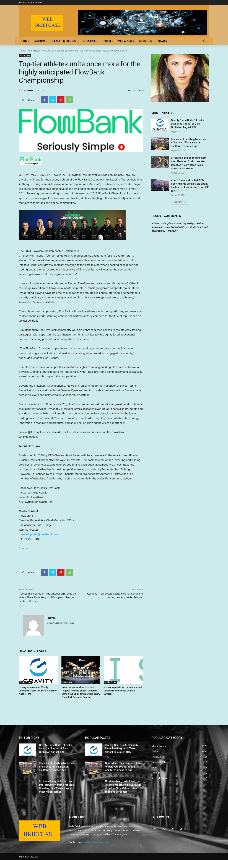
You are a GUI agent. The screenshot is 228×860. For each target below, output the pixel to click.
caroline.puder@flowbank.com (39, 534)
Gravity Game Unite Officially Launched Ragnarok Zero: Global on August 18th (38, 690)
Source (23, 548)
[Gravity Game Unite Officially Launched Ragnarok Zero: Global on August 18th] (38, 670)
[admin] (21, 90)
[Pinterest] (60, 99)
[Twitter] (52, 99)
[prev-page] (21, 706)
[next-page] (27, 706)
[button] (205, 41)
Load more (179, 201)
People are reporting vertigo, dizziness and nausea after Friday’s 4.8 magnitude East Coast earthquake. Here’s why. (179, 227)
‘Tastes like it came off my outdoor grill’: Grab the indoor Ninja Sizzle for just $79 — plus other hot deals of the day (48, 597)
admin (29, 90)
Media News (33, 50)
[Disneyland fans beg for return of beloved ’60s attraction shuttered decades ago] (160, 144)
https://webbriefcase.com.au (60, 623)
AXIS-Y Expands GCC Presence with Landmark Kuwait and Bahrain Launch (123, 690)
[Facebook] (44, 99)
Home (22, 50)
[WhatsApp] (69, 99)
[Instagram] (163, 828)
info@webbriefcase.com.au (97, 842)
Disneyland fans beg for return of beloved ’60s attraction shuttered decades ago (188, 143)
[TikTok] (172, 828)
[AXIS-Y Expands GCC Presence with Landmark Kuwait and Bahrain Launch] (123, 670)
